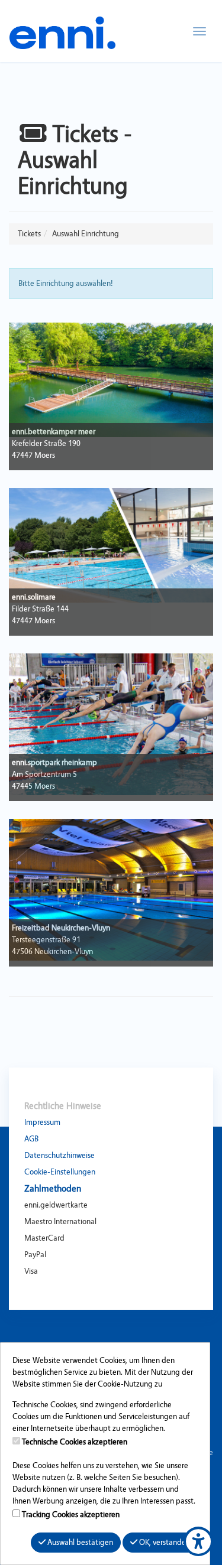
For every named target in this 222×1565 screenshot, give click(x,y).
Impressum (42, 1122)
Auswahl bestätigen (79, 1542)
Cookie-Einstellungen (59, 1172)
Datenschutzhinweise (59, 1155)
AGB (31, 1139)
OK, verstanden (163, 1542)
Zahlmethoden (52, 1188)
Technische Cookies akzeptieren (74, 1442)
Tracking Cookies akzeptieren (71, 1515)
